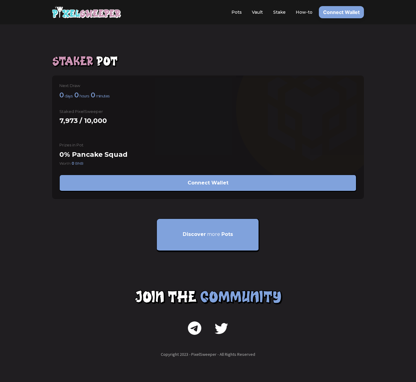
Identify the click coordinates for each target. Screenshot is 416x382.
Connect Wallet (341, 12)
